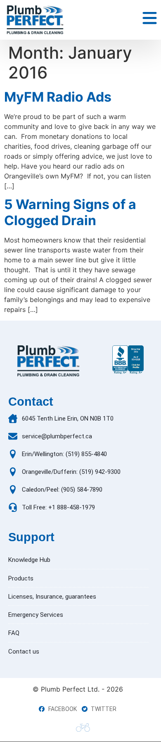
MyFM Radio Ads (57, 97)
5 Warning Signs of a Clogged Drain (70, 212)
